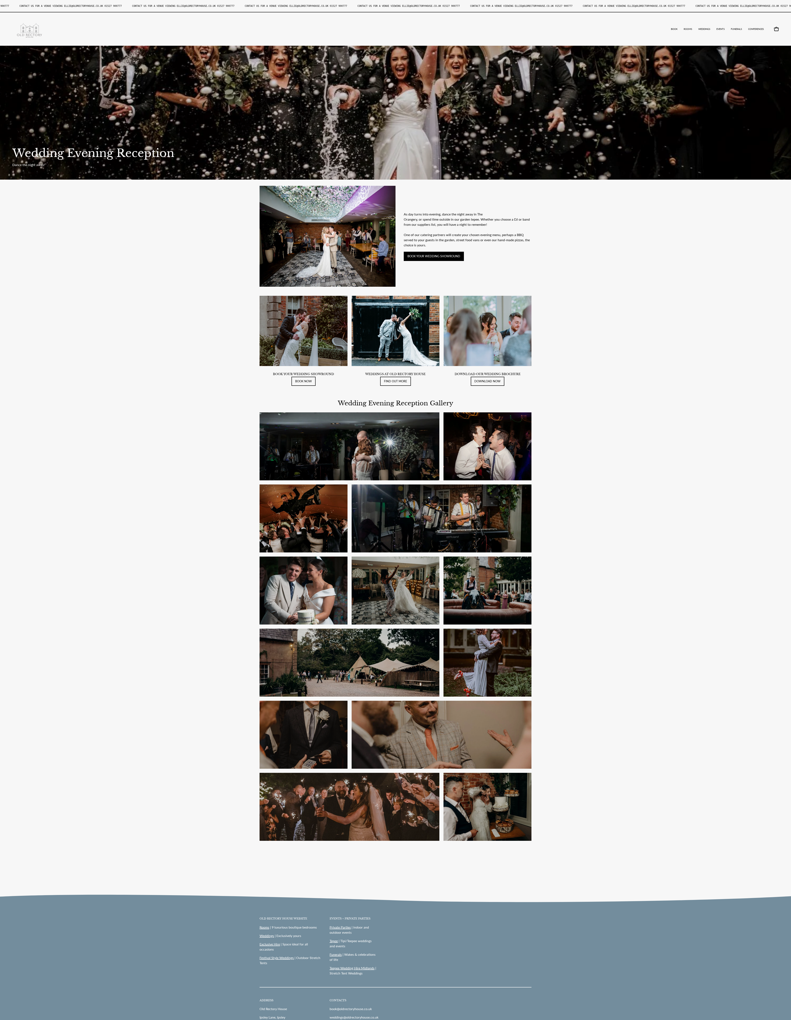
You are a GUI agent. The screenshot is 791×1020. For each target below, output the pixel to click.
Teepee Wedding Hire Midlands (352, 968)
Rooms (264, 927)
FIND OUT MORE (395, 381)
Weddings (267, 936)
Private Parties (340, 927)
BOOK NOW (303, 381)
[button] (704, 29)
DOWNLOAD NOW (487, 381)
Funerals (336, 954)
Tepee (334, 941)
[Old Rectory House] (29, 29)
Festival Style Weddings (277, 958)
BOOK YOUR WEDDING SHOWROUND (433, 256)
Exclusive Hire (270, 944)
